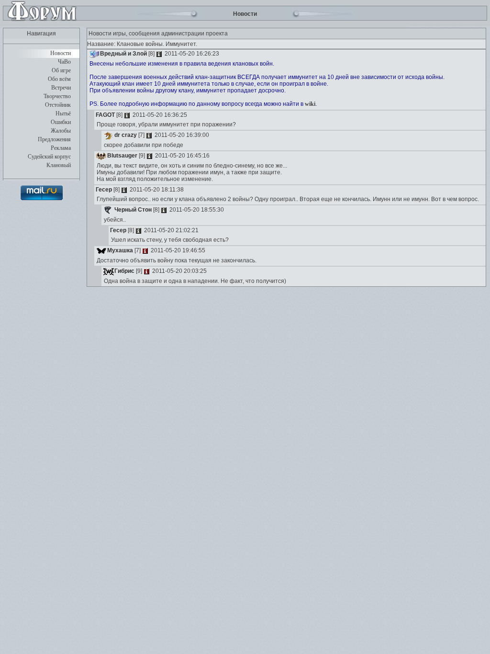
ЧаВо (64, 61)
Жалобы (61, 130)
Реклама (61, 148)
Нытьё (63, 113)
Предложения (54, 139)
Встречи (61, 87)
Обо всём (59, 79)
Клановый (58, 165)
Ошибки (61, 122)
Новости (60, 53)
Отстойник (58, 104)
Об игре (61, 70)
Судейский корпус (49, 156)
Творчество (57, 96)
